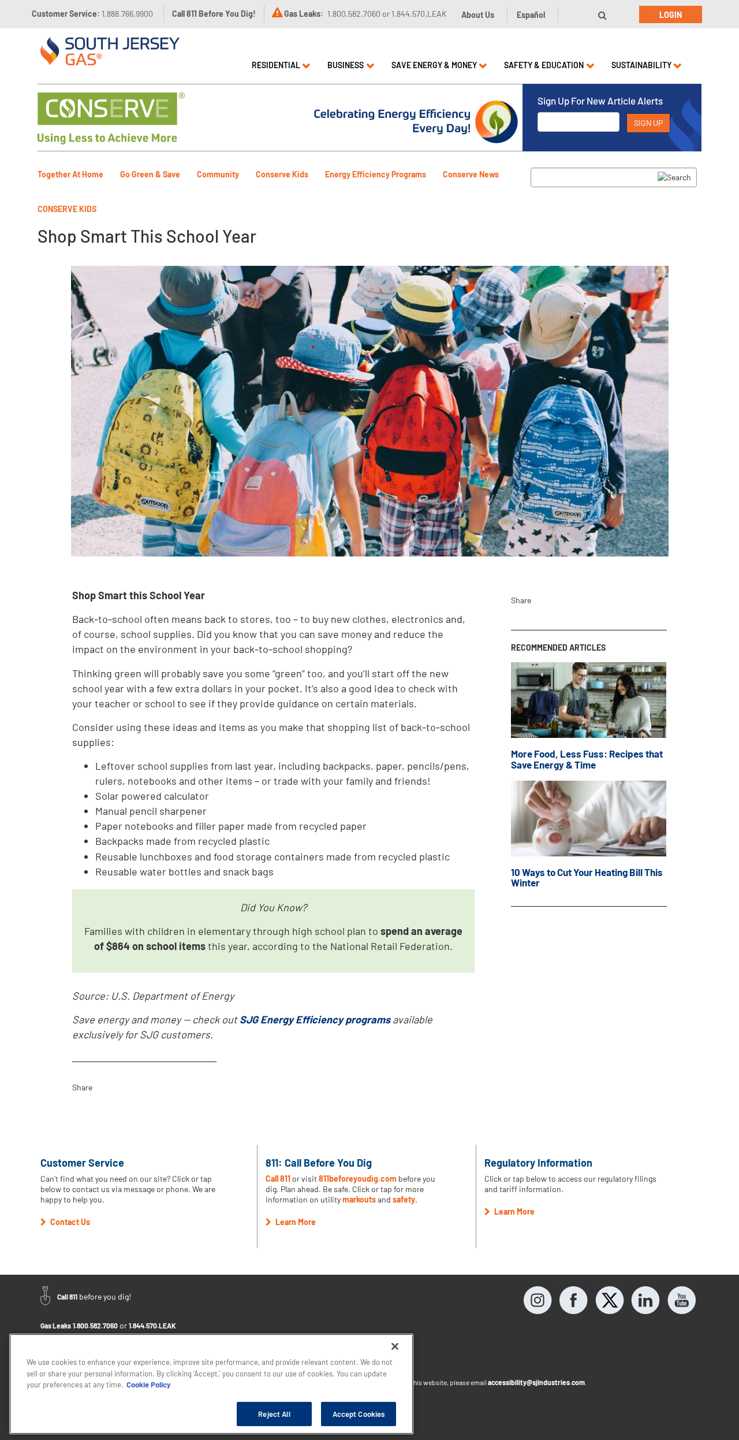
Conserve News (471, 174)
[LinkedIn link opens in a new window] (645, 1300)
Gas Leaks (55, 1326)
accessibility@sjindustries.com (536, 1382)
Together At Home (70, 174)
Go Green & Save (150, 174)
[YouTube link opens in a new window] (681, 1300)
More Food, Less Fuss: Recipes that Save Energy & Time (587, 759)
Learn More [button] (295, 1222)
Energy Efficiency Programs (375, 174)
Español (531, 15)
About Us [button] (477, 15)
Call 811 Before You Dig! (214, 13)
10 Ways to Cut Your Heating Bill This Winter (587, 877)
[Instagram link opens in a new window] (538, 1300)
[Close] (395, 1346)
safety (404, 1199)
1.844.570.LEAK (152, 1326)
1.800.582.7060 (95, 1326)
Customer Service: (92, 13)
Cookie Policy (148, 1384)
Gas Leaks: (303, 13)
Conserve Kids (282, 174)
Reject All (274, 1413)
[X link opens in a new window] (609, 1300)
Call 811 (278, 1178)
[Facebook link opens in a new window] (573, 1300)
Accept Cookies (359, 1413)
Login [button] (670, 15)
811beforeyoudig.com (358, 1178)
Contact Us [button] (69, 1222)
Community (218, 174)
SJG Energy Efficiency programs (315, 1019)
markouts (359, 1199)
